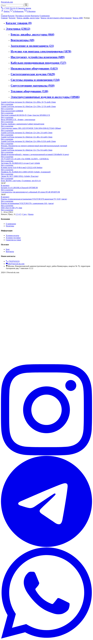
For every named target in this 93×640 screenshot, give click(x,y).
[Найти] (26, 5)
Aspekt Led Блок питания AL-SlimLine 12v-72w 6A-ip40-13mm (26, 150)
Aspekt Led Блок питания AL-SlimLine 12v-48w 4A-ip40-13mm (26, 137)
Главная (4, 16)
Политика (10, 226)
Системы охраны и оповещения (35, 79)
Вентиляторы (22, 40)
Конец (31, 214)
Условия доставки (13, 238)
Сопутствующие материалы (32, 85)
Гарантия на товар (13, 240)
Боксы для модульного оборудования (56, 18)
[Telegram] (46, 546)
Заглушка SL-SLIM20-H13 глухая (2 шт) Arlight (20, 163)
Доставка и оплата (22, 16)
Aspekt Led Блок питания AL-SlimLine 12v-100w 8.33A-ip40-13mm (28, 141)
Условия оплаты (12, 235)
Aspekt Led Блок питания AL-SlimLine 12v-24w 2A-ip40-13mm (26, 133)
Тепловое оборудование (29, 91)
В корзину (5, 185)
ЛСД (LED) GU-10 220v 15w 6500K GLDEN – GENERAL (25, 159)
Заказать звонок (24, 8)
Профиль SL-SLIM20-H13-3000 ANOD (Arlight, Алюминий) (26, 172)
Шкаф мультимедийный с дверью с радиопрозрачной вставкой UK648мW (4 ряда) (35, 154)
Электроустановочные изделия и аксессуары (45, 97)
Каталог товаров (19, 23)
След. (24, 214)
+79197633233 (13, 261)
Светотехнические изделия (33, 74)
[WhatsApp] (46, 638)
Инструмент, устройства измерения (38, 57)
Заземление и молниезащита (32, 45)
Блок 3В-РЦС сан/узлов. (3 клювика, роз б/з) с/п (21, 181)
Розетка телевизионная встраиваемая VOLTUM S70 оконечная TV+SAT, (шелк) (34, 199)
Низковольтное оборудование (34, 68)
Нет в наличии (7, 104)
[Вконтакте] (46, 363)
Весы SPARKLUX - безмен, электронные (18, 120)
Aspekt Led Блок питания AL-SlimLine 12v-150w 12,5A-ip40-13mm (28, 106)
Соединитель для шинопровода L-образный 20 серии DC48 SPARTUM (30, 192)
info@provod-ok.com (16, 264)
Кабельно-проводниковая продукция (38, 62)
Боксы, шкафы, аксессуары (28, 18)
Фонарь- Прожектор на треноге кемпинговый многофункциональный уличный (34, 146)
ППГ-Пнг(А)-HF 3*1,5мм (11, 208)
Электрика (18, 28)
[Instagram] (46, 455)
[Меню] (2, 14)
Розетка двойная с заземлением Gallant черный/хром (22, 124)
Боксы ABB (78, 18)
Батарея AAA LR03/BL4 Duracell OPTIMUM (19, 188)
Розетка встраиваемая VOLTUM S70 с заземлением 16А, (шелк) (27, 203)
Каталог (11, 16)
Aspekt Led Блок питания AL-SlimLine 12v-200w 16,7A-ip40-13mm (28, 102)
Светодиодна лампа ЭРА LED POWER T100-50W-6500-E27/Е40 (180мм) (31, 128)
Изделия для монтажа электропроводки (41, 51)
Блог (8, 249)
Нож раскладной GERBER (12, 111)
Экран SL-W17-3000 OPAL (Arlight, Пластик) (19, 176)
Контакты (35, 16)
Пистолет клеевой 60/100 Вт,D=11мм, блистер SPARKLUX (25, 115)
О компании (44, 16)
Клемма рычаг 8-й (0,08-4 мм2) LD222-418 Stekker (21, 167)
